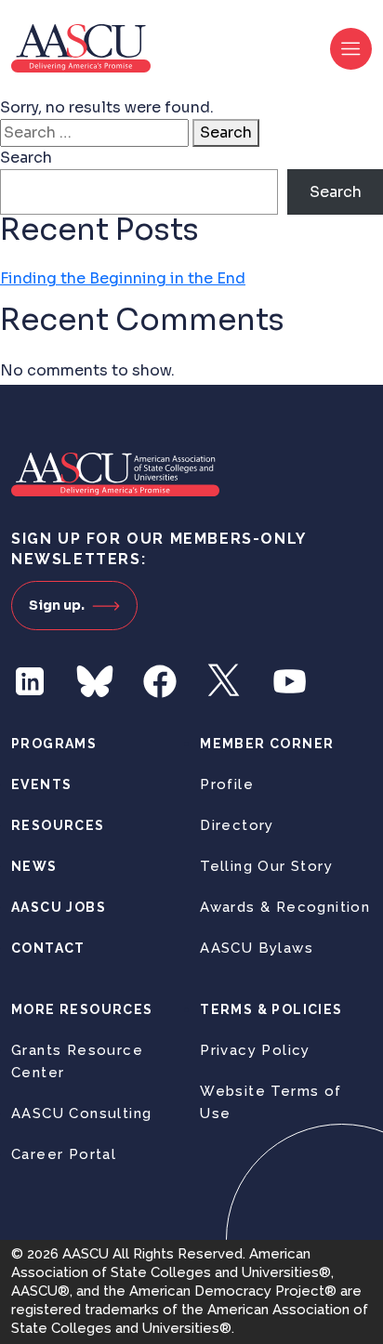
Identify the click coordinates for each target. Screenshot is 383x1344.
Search (226, 132)
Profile (227, 784)
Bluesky (94, 681)
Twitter (225, 681)
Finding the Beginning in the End (122, 278)
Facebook (159, 681)
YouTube (290, 681)
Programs (54, 743)
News (34, 866)
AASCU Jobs (58, 907)
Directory (237, 825)
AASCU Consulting (81, 1113)
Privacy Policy (255, 1050)
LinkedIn (29, 681)
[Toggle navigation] (351, 49)
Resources (58, 825)
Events (41, 784)
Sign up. (57, 605)
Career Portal (63, 1154)
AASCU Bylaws (256, 948)
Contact (48, 948)
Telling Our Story (266, 866)
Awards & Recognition (285, 907)
